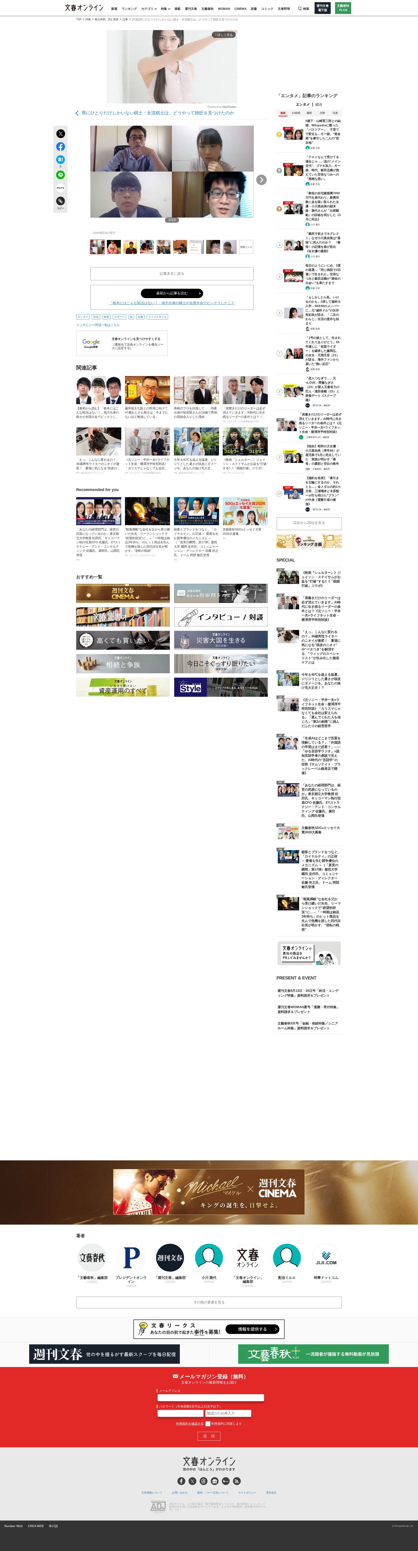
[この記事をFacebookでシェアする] (60, 147)
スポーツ (119, 316)
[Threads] (203, 1481)
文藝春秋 (207, 8)
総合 (318, 104)
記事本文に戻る (172, 273)
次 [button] (261, 180)
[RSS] (237, 1481)
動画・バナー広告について (213, 1492)
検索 (306, 8)
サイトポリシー (247, 1492)
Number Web (13, 1526)
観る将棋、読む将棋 (106, 19)
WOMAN (224, 8)
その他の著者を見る (209, 1302)
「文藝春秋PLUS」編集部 (316, 437)
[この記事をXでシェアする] (60, 134)
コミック (267, 8)
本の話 (53, 1526)
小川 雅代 (315, 224)
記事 (125, 19)
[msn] (226, 1481)
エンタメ (83, 316)
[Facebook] (181, 1481)
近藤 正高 (315, 148)
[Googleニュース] (215, 1481)
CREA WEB (36, 1526)
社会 (96, 316)
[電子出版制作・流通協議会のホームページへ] (158, 1507)
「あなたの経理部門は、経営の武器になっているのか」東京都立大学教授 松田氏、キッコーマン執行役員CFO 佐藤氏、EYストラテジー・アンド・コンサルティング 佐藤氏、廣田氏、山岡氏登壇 (98, 544)
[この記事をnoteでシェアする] (60, 188)
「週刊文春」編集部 (320, 405)
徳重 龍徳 (315, 328)
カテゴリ (147, 8)
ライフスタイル (157, 316)
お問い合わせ (180, 1492)
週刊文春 (191, 8)
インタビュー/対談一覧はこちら (98, 325)
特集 (164, 8)
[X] (192, 1481)
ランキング (129, 8)
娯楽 (106, 316)
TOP (78, 19)
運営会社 (271, 1492)
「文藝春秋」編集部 (320, 469)
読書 (254, 8)
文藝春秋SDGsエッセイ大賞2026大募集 (242, 533)
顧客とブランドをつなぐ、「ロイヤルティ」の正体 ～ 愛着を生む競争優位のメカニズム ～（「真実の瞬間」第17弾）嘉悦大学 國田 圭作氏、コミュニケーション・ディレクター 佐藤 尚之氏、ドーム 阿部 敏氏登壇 (196, 544)
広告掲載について (152, 1492)
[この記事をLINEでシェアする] (60, 175)
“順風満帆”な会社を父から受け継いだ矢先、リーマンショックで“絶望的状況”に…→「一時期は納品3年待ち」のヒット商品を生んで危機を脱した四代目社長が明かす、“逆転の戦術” (147, 542)
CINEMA (240, 8)
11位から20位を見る (309, 523)
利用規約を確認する (190, 1423)
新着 (114, 8)
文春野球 (284, 8)
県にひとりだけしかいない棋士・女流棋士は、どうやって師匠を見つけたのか (158, 112)
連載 (177, 8)
